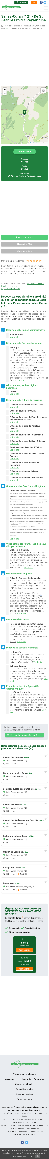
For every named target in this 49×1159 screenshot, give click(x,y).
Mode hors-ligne (24, 251)
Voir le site (14, 337)
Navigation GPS (24, 244)
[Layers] (43, 90)
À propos (21, 2)
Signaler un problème (10, 288)
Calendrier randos (24, 1089)
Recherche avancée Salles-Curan (25, 735)
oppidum (36, 596)
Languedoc (25, 352)
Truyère (30, 378)
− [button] (5, 93)
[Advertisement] (24, 58)
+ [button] (5, 89)
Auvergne (41, 350)
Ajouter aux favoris (24, 237)
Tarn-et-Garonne (17, 368)
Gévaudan (22, 355)
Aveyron (35, 26)
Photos (13, 613)
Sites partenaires (24, 1094)
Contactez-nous (24, 1099)
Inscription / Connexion (33, 1079)
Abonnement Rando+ (24, 1084)
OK (37, 1156)
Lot (37, 365)
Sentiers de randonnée (13, 26)
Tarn (12, 380)
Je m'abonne (24, 950)
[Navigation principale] (46, 8)
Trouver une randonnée (24, 1074)
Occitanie (27, 26)
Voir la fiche (24, 151)
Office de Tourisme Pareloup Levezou (25, 176)
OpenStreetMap (34, 143)
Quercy (41, 355)
